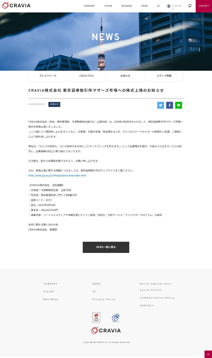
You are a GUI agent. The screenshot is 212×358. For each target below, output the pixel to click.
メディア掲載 (164, 76)
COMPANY (89, 6)
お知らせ (125, 76)
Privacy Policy (104, 299)
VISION (108, 6)
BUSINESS (126, 6)
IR (158, 6)
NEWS (144, 6)
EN (176, 6)
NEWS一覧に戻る (106, 247)
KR (180, 6)
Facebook (169, 105)
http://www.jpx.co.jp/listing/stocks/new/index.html (57, 175)
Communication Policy (157, 298)
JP (173, 6)
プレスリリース (47, 76)
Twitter (160, 105)
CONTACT (204, 6)
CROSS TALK (86, 76)
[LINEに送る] (178, 105)
